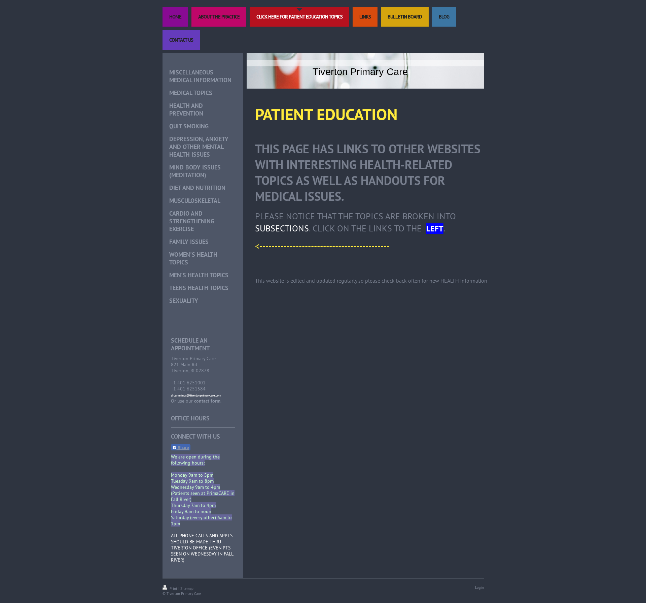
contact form (207, 401)
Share (183, 447)
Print (173, 588)
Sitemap (186, 588)
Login (479, 587)
